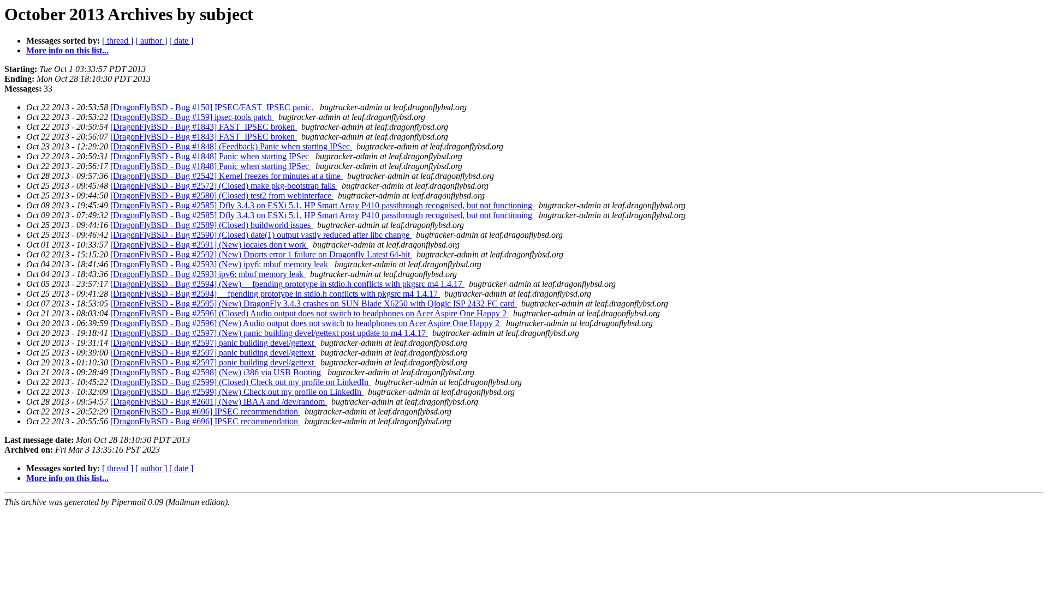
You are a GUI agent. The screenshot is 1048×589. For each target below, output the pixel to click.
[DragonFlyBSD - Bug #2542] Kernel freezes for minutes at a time (226, 176)
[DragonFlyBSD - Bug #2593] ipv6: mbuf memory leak (208, 274)
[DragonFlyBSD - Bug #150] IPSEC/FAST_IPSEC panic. (212, 107)
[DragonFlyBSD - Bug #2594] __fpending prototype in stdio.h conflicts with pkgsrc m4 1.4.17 (275, 293)
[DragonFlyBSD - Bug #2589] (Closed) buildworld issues (211, 225)
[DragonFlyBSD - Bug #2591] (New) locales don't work (209, 244)
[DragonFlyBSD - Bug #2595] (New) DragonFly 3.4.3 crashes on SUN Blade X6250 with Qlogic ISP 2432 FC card (313, 303)
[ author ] (151, 40)
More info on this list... (67, 50)
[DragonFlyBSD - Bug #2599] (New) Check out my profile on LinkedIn (237, 391)
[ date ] (181, 40)
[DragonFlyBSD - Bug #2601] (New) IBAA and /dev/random (218, 401)
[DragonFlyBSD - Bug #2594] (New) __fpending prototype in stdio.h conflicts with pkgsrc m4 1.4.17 (287, 284)
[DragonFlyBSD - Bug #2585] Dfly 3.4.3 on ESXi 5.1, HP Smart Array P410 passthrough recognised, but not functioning (322, 205)
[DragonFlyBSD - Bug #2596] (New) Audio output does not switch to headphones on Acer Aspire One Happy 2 (306, 323)
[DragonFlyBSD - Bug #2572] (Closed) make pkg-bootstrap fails (223, 185)
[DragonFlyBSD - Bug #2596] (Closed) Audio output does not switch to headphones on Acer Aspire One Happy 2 (309, 313)
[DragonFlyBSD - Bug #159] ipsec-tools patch (192, 117)
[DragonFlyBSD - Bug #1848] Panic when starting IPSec (210, 156)
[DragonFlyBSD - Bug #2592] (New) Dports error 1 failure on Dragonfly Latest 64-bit (261, 254)
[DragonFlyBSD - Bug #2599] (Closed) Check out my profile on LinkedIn (240, 382)
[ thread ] (117, 40)
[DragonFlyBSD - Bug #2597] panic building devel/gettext (213, 342)
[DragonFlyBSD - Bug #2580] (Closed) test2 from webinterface (222, 195)
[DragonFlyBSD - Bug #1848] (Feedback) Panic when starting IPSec (231, 146)
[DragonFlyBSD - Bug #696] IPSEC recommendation (205, 411)
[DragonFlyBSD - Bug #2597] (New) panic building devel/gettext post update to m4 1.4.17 (269, 333)
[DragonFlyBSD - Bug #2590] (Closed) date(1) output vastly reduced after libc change (261, 234)
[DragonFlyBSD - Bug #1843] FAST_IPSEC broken (203, 126)
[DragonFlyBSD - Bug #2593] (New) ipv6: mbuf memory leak (220, 264)
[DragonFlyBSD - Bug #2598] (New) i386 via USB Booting (216, 372)
